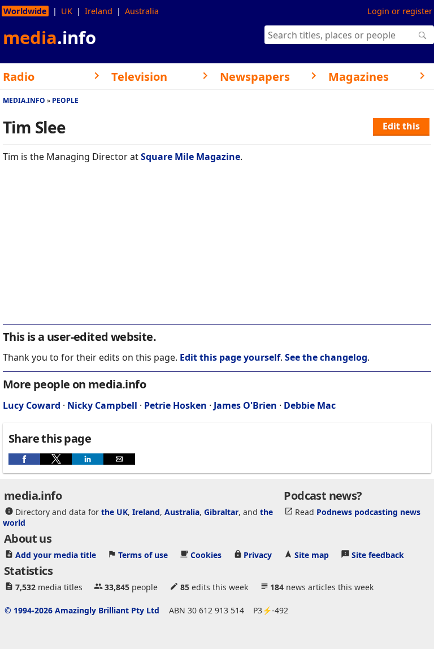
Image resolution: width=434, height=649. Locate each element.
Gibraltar (221, 511)
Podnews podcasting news (368, 511)
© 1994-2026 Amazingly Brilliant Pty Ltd (82, 609)
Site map (311, 554)
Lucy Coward (31, 405)
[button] (24, 459)
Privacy (258, 554)
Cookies (206, 554)
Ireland (98, 11)
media (49, 37)
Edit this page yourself (230, 357)
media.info (24, 100)
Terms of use (143, 554)
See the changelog (326, 357)
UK (66, 11)
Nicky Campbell (102, 405)
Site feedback (377, 554)
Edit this (401, 126)
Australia (142, 11)
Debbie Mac (310, 405)
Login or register (399, 11)
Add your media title (55, 554)
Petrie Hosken (175, 405)
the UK (114, 511)
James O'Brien (245, 405)
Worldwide (25, 11)
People (65, 100)
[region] (217, 251)
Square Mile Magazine (190, 156)
